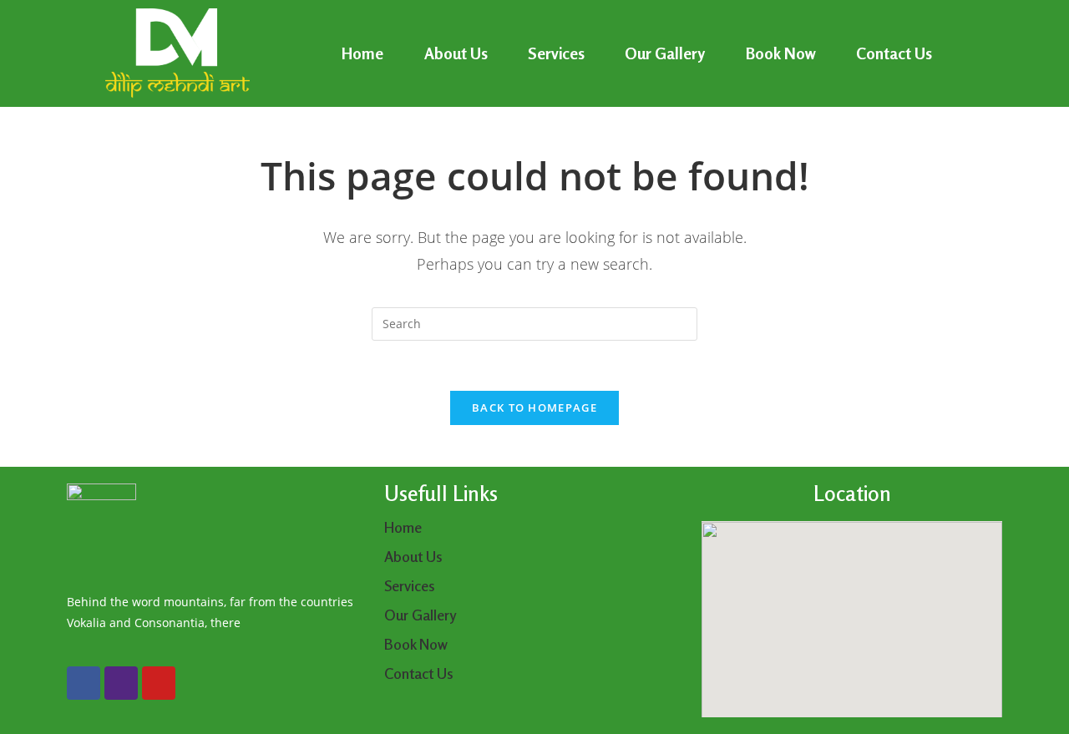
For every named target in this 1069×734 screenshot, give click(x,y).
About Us (456, 53)
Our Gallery (665, 53)
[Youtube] (158, 683)
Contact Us (894, 53)
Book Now (781, 53)
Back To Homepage (534, 407)
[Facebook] (83, 683)
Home (362, 53)
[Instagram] (121, 683)
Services (556, 53)
